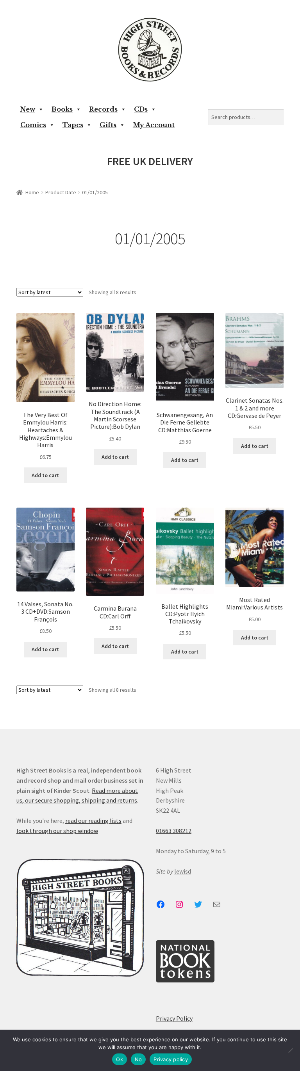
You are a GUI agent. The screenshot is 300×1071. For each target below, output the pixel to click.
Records (103, 109)
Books (62, 109)
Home (32, 192)
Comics (33, 125)
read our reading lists (93, 820)
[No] (290, 1050)
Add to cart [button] (45, 475)
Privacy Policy (174, 1018)
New (27, 109)
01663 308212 (173, 831)
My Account (154, 125)
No (138, 1059)
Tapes (72, 125)
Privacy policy (171, 1059)
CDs (141, 109)
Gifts (108, 125)
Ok (119, 1059)
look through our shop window (57, 831)
